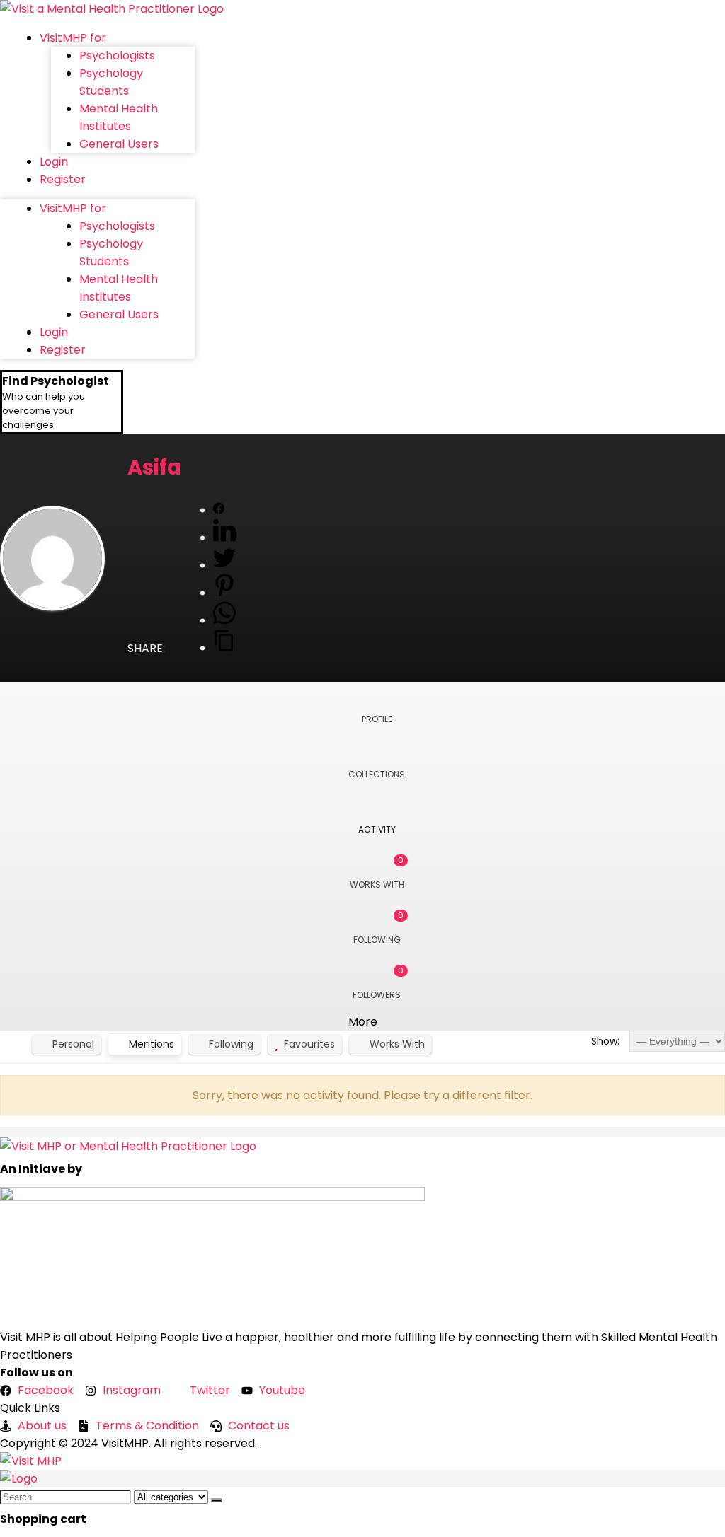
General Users (119, 144)
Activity (377, 829)
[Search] (216, 1500)
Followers (378, 983)
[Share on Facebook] (218, 510)
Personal (73, 1044)
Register (63, 179)
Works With (377, 872)
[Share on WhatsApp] (224, 621)
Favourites (309, 1044)
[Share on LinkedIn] (224, 538)
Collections (376, 774)
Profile (377, 719)
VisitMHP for (73, 38)
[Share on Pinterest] (224, 593)
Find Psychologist (55, 381)
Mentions (151, 1044)
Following (378, 928)
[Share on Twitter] (224, 565)
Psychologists (117, 55)
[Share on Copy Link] (224, 648)
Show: (605, 1041)
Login (54, 161)
